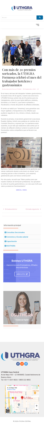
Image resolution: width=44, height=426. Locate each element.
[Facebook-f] (18, 364)
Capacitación (11, 241)
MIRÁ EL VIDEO (21, 190)
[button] (22, 232)
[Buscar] (40, 17)
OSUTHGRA (10, 246)
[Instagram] (22, 364)
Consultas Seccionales (15, 232)
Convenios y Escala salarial (17, 237)
